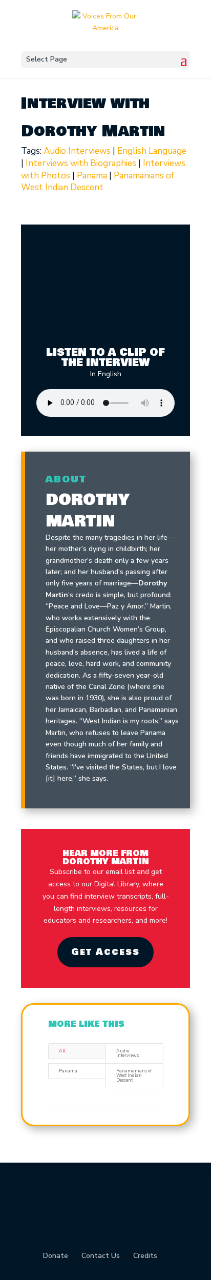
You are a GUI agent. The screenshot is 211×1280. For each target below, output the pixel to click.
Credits (145, 1256)
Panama (92, 175)
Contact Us (100, 1256)
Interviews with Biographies (81, 163)
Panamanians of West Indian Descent (97, 182)
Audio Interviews (77, 151)
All (62, 1051)
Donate (55, 1256)
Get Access (105, 952)
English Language (151, 151)
